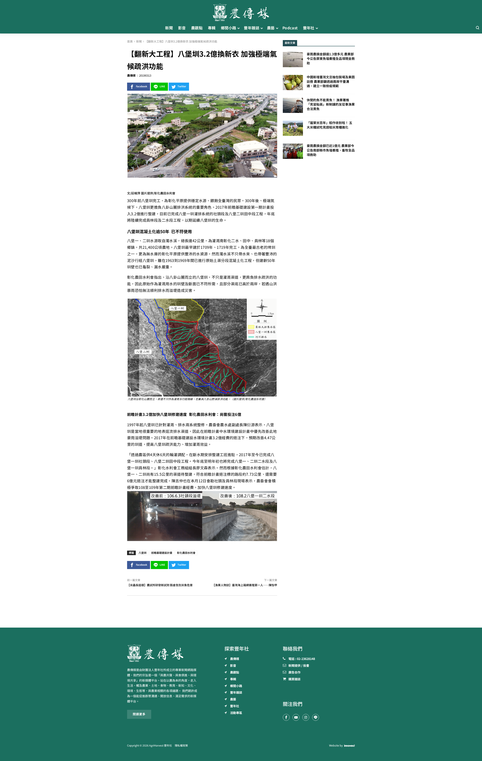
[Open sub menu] (238, 28)
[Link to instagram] (305, 717)
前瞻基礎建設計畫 (161, 552)
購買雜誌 (294, 679)
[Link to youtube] (296, 717)
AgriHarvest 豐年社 (160, 745)
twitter (182, 86)
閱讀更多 (139, 714)
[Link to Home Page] (241, 11)
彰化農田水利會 (186, 552)
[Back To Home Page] (163, 653)
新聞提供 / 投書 (298, 665)
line (162, 86)
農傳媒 (131, 76)
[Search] (477, 28)
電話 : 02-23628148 (301, 659)
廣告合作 (294, 672)
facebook (141, 86)
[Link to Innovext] (349, 745)
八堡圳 (142, 552)
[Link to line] (315, 717)
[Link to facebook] (286, 717)
